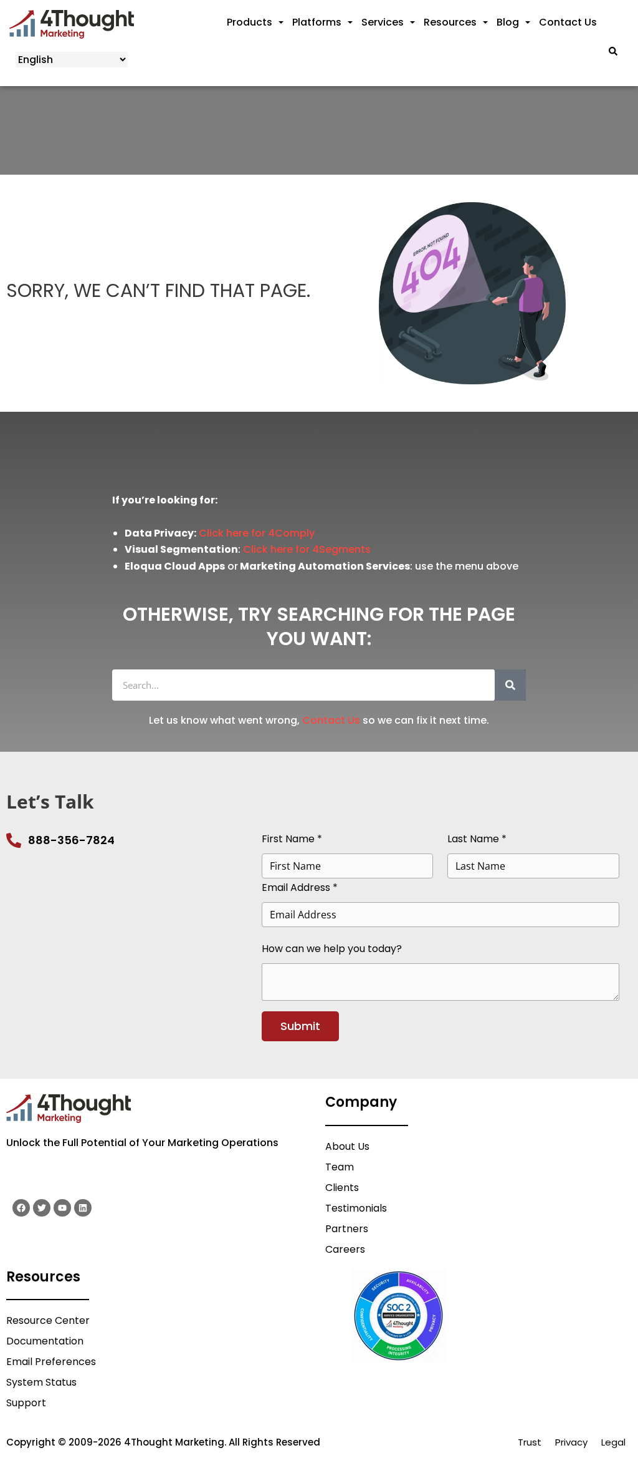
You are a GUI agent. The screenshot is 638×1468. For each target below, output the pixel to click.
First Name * (292, 839)
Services (382, 22)
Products (249, 22)
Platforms (316, 22)
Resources (450, 22)
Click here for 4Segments (307, 549)
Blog (508, 22)
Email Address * (300, 887)
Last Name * (477, 839)
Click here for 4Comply (257, 533)
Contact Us (568, 22)
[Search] (510, 685)
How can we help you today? (332, 948)
